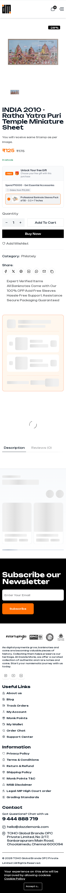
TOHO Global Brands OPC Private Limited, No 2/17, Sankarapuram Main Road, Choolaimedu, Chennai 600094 (35, 838)
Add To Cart (45, 222)
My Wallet (14, 724)
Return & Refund (20, 765)
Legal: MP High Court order (28, 790)
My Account (16, 711)
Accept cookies (34, 886)
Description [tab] (14, 448)
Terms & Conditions (22, 759)
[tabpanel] (33, 454)
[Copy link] (52, 271)
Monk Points (16, 718)
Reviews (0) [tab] (41, 448)
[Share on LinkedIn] (29, 271)
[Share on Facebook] (6, 271)
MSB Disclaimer (19, 784)
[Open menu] (61, 8)
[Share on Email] (44, 271)
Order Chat (15, 730)
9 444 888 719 (20, 818)
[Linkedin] (21, 675)
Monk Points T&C (20, 778)
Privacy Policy (17, 753)
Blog (10, 699)
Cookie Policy (14, 878)
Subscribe (18, 608)
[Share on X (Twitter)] (13, 271)
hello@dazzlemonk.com (28, 827)
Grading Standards (22, 797)
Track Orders (17, 705)
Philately (28, 256)
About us (14, 693)
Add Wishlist (17, 243)
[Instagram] (5, 675)
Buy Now (33, 234)
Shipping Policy (18, 772)
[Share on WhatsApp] (36, 271)
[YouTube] (13, 675)
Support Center (19, 736)
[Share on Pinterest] (21, 271)
